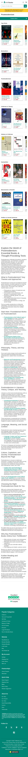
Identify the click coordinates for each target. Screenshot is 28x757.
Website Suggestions (6, 688)
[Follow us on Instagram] (14, 732)
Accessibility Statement (17, 745)
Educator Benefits (6, 642)
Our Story (4, 696)
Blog (3, 648)
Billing (3, 684)
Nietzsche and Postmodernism (12, 359)
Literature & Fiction (6, 621)
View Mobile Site (5, 650)
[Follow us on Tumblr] (21, 727)
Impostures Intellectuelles (11, 367)
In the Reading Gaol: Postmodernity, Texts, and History (14, 378)
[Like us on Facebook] (6, 727)
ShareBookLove (5, 639)
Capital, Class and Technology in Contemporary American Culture (15, 523)
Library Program (5, 671)
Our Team (4, 700)
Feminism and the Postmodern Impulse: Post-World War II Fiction (15, 409)
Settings (3, 657)
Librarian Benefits (6, 644)
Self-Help (4, 619)
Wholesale (4, 673)
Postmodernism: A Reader (11, 327)
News (3, 707)
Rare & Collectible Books (7, 631)
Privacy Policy (12, 742)
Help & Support (5, 680)
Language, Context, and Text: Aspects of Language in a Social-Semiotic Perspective (15, 438)
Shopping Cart (5, 659)
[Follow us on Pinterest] (16, 727)
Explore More (14, 18)
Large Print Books (6, 629)
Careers (3, 705)
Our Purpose (5, 698)
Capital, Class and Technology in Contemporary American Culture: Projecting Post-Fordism (13, 469)
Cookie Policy (17, 744)
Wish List (4, 663)
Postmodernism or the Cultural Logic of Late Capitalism (13, 477)
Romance (4, 627)
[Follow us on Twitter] (11, 727)
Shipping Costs (5, 682)
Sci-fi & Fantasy (5, 625)
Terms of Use (5, 742)
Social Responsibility (6, 703)
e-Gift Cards (4, 646)
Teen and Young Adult (7, 616)
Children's (4, 614)
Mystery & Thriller (6, 623)
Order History (5, 661)
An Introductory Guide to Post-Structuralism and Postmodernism (13, 337)
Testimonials (4, 709)
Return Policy (5, 686)
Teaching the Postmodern (11, 400)
